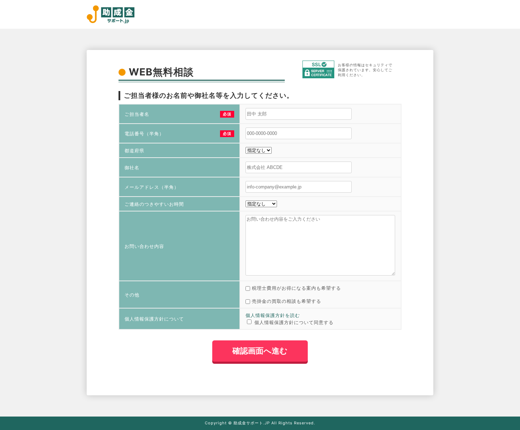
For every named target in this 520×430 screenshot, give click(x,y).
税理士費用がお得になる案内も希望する (296, 288)
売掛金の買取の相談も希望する (286, 301)
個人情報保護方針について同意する (294, 322)
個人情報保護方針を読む (272, 315)
